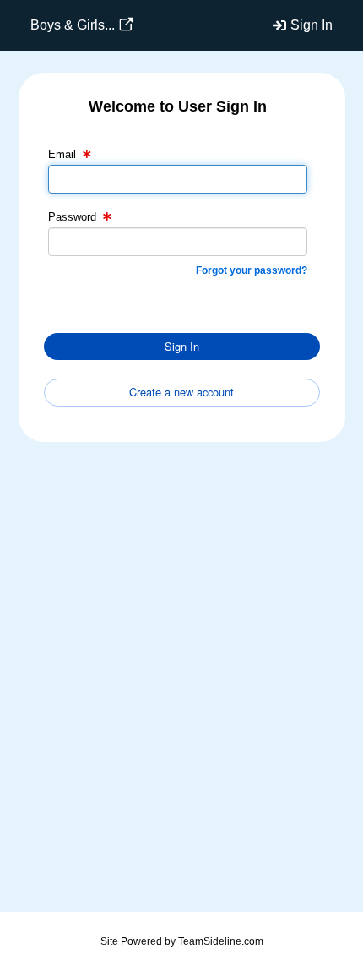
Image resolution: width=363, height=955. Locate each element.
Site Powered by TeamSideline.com (181, 941)
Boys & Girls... (72, 25)
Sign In (311, 25)
